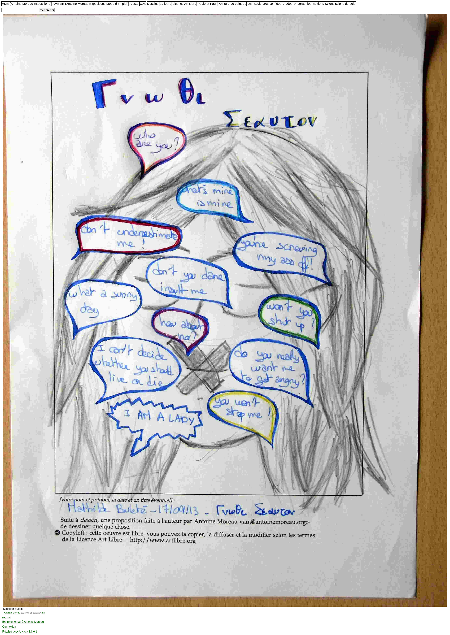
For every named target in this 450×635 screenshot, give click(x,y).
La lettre (165, 3)
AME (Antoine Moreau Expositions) (26, 3)
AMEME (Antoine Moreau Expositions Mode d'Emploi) (90, 3)
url (43, 612)
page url (6, 617)
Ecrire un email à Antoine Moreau (23, 621)
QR (250, 3)
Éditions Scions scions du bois (334, 3)
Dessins (152, 3)
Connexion (9, 626)
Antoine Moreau (12, 612)
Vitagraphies (302, 3)
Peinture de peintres (232, 3)
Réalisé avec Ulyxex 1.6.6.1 (19, 631)
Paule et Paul (207, 3)
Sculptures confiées (267, 3)
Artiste (134, 3)
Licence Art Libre (184, 3)
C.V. (143, 3)
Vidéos (287, 3)
